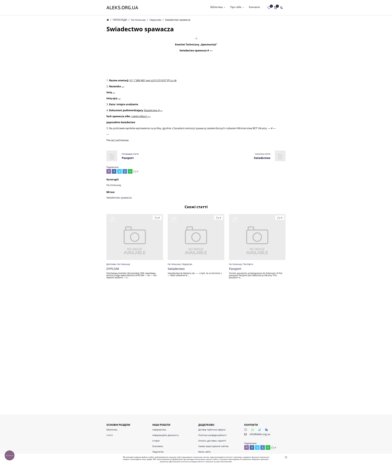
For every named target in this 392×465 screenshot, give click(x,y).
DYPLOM (112, 269)
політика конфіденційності (193, 461)
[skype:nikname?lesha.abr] (267, 430)
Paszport (128, 158)
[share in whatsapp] (130, 171)
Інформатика (159, 429)
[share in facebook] (114, 171)
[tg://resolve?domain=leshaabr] (260, 430)
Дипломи (111, 264)
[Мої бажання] (269, 7)
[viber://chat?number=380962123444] (246, 430)
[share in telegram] (119, 171)
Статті (109, 435)
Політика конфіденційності (212, 435)
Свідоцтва (155, 19)
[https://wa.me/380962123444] (253, 430)
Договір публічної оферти (212, 429)
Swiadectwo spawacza (119, 197)
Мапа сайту (204, 451)
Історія (156, 440)
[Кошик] (275, 8)
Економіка (157, 446)
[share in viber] (108, 171)
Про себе (235, 7)
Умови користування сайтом (213, 446)
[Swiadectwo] (280, 160)
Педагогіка (158, 451)
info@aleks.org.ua (260, 434)
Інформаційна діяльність (165, 435)
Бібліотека (216, 7)
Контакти (254, 7)
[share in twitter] (125, 171)
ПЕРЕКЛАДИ (120, 19)
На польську (138, 19)
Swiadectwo (262, 158)
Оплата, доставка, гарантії (212, 440)
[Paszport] (111, 160)
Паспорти (248, 264)
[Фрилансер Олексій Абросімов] (122, 7)
